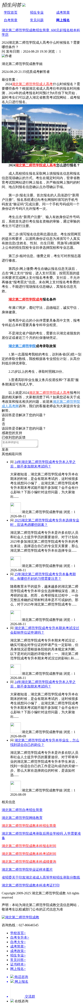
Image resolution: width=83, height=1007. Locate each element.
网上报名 (63, 20)
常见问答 (18, 960)
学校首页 (18, 933)
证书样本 (18, 964)
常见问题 (37, 20)
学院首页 (10, 12)
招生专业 (37, 12)
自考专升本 (19, 937)
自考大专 (18, 942)
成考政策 (18, 951)
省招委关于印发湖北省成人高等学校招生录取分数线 (41, 877)
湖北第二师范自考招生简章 (22, 810)
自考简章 (10, 20)
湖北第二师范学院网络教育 (22, 818)
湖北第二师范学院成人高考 (32, 84)
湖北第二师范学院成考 (26, 299)
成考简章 (63, 12)
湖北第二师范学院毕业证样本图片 (27, 869)
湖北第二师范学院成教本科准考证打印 (31, 885)
